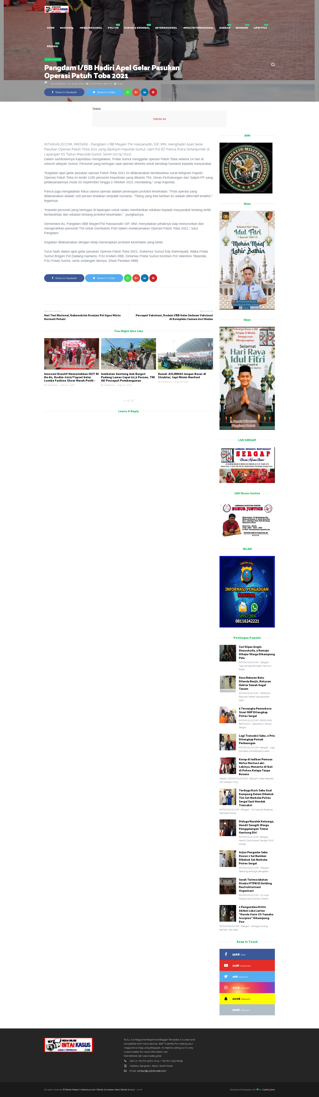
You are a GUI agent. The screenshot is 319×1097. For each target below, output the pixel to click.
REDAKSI (52, 46)
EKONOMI (242, 27)
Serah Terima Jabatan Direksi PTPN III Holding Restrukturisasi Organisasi (255, 885)
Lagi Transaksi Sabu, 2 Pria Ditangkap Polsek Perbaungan (257, 739)
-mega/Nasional (90, 27)
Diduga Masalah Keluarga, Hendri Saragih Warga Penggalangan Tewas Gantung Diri (256, 827)
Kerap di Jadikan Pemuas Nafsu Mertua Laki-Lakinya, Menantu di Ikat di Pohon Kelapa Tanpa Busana (256, 766)
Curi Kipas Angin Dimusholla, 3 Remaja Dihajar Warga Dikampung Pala (257, 652)
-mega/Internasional (198, 27)
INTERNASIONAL (166, 27)
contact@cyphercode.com (151, 1070)
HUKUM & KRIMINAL (137, 27)
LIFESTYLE (260, 27)
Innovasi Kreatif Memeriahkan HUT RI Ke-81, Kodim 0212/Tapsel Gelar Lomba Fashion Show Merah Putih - (71, 377)
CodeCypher (268, 1089)
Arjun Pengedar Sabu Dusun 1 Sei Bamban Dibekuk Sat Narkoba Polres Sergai (253, 858)
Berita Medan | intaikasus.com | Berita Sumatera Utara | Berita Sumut (100, 1089)
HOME (50, 27)
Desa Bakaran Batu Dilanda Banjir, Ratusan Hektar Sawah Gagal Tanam (255, 683)
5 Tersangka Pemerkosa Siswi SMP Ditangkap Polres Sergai (255, 712)
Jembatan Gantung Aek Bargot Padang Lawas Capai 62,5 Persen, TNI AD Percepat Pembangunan (128, 377)
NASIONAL (67, 27)
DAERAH (224, 27)
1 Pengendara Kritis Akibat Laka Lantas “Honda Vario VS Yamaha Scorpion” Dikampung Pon (256, 914)
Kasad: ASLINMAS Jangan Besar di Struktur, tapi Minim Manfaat (182, 375)
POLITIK (113, 27)
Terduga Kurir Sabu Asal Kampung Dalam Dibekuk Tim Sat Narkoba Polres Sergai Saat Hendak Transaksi (256, 797)
